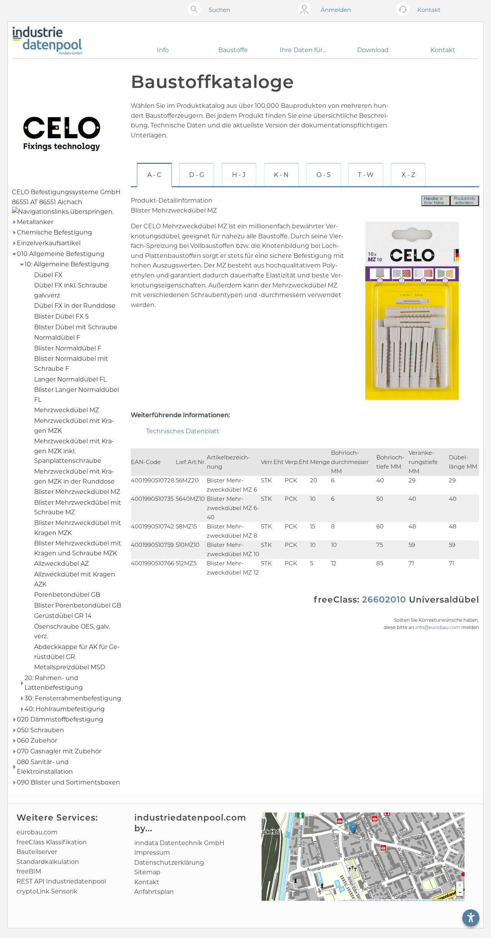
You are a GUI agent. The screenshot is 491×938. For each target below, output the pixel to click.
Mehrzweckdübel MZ (66, 410)
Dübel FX (48, 275)
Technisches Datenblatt (182, 431)
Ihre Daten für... (303, 50)
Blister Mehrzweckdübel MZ (77, 491)
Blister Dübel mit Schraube (75, 327)
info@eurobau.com (437, 627)
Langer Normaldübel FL (70, 379)
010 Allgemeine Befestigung (60, 254)
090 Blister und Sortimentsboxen (68, 782)
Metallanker (35, 222)
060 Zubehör (37, 740)
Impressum (152, 852)
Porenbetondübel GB (67, 594)
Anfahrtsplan (154, 891)
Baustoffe (233, 50)
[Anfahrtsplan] (363, 856)
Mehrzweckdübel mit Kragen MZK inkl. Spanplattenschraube (74, 451)
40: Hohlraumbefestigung (65, 709)
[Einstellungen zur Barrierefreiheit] (470, 917)
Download (373, 50)
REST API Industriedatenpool (61, 881)
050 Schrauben (40, 730)
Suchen (219, 9)
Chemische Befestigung (54, 232)
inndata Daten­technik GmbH (179, 843)
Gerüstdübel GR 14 (63, 615)
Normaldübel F (57, 337)
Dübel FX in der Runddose (74, 305)
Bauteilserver (36, 851)
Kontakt (442, 50)
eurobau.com (37, 832)
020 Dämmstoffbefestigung (60, 719)
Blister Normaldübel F (67, 348)
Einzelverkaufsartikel (49, 243)
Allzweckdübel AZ (61, 563)
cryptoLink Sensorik (46, 891)
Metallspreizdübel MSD (69, 667)
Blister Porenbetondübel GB (77, 605)
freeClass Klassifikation (51, 842)
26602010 (384, 600)
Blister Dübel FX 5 (61, 316)
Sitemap (147, 872)
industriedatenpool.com (190, 817)
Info (163, 50)
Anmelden (336, 9)
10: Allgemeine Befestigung (67, 264)
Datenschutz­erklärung (169, 862)
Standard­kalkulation (47, 861)
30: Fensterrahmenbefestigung (73, 698)
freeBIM (28, 871)
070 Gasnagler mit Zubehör (59, 751)
